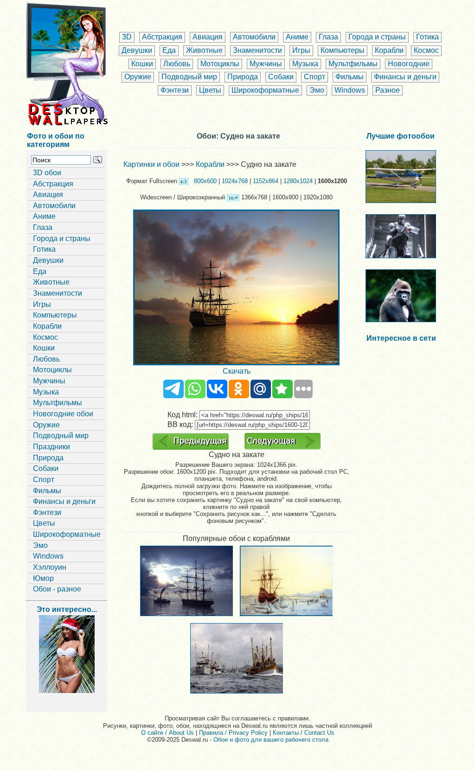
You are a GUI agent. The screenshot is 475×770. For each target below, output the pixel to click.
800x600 (205, 181)
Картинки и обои (151, 164)
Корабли (389, 50)
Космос (426, 50)
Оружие (137, 77)
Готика (427, 37)
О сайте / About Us (167, 732)
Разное (387, 90)
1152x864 (265, 181)
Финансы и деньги (405, 77)
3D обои (47, 173)
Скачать (236, 371)
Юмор (43, 578)
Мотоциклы (219, 64)
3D (127, 37)
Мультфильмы (353, 64)
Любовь (176, 64)
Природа (242, 77)
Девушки (137, 50)
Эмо (316, 90)
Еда (169, 50)
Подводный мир (189, 77)
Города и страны (377, 37)
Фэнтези (174, 90)
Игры (301, 50)
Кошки (142, 64)
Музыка (305, 64)
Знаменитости (257, 50)
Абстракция (162, 37)
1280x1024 (298, 181)
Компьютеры (343, 50)
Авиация (208, 37)
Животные (204, 50)
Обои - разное (57, 589)
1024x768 (235, 181)
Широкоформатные (265, 90)
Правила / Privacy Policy (233, 732)
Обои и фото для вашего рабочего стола (270, 739)
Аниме (297, 37)
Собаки (281, 77)
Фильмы (349, 77)
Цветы (210, 90)
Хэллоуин (49, 567)
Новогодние (409, 64)
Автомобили (254, 37)
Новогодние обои (63, 414)
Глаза (328, 37)
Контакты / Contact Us (303, 732)
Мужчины (266, 64)
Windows (349, 90)
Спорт (314, 77)
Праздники (51, 447)
